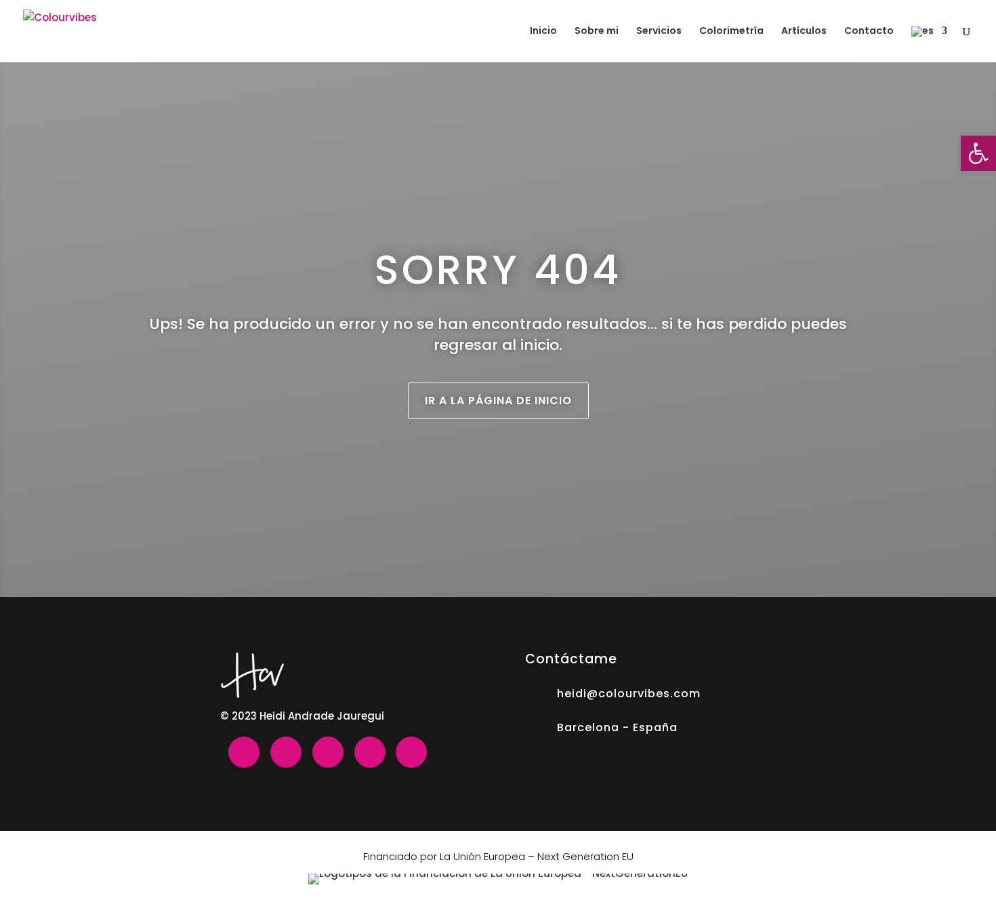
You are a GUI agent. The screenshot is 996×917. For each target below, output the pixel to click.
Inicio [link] (543, 31)
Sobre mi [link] (597, 31)
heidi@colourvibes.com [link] (629, 693)
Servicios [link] (659, 31)
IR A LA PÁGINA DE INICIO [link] (498, 400)
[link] (978, 153)
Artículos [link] (804, 31)
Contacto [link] (869, 31)
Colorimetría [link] (731, 31)
